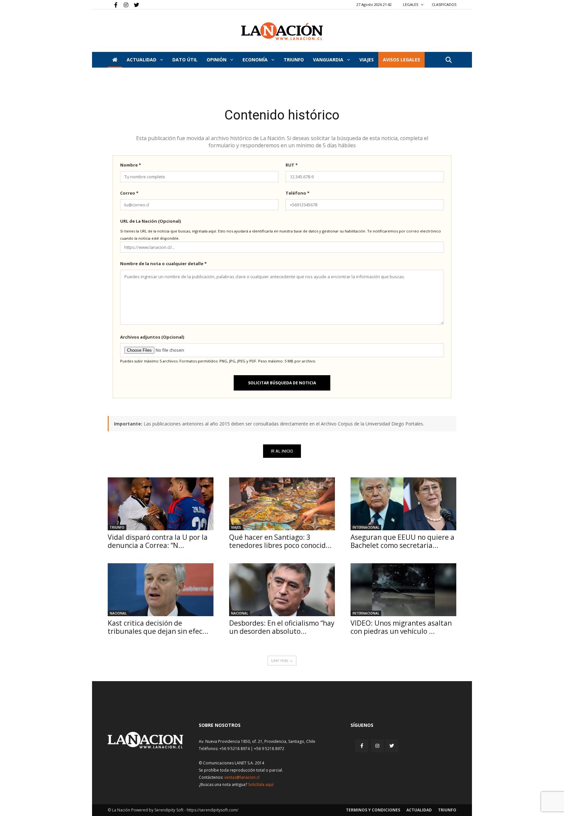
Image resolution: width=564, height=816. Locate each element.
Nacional (118, 613)
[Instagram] (123, 4)
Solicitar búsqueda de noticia (282, 383)
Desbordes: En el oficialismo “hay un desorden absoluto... (282, 627)
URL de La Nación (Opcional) (150, 221)
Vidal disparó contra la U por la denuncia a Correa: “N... (158, 541)
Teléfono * (297, 193)
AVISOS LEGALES (401, 59)
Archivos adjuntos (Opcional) (152, 337)
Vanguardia (329, 59)
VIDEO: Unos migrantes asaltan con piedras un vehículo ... (401, 627)
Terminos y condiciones (373, 810)
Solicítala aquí (261, 784)
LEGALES (411, 4)
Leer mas (279, 660)
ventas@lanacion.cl (241, 777)
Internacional (365, 527)
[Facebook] (113, 4)
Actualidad (142, 59)
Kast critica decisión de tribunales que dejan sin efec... (158, 627)
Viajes (236, 527)
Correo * (129, 193)
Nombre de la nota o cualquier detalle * (163, 263)
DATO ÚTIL (184, 59)
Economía (256, 59)
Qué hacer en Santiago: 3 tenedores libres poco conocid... (280, 541)
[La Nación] (282, 31)
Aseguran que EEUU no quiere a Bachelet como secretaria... (402, 541)
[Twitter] (134, 4)
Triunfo (294, 59)
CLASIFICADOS (444, 4)
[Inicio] (115, 60)
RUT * (292, 165)
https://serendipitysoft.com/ (212, 810)
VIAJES (366, 59)
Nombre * (130, 165)
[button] (448, 60)
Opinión (217, 59)
